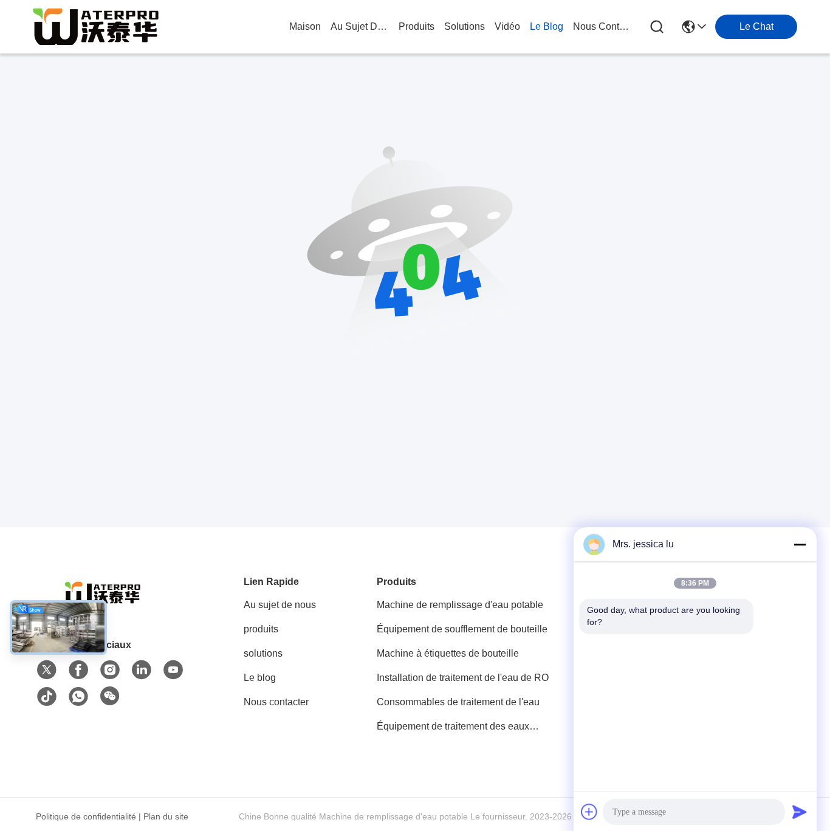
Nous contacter (276, 702)
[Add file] (589, 811)
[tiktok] (47, 696)
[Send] (799, 811)
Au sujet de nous (280, 605)
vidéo (507, 26)
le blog (546, 26)
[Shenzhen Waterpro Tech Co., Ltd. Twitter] (47, 670)
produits (416, 26)
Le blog (260, 677)
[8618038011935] (78, 696)
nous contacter (602, 26)
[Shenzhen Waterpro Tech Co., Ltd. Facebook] (78, 670)
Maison (305, 26)
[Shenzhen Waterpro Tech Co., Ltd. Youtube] (173, 670)
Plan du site (165, 816)
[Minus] (799, 544)
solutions (464, 26)
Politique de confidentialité (86, 816)
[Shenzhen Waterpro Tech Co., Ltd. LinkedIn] (142, 670)
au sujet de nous (360, 26)
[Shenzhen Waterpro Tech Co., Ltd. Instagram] (110, 670)
